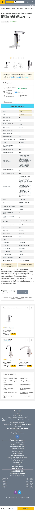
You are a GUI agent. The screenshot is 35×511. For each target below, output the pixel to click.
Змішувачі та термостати (17, 442)
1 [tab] (11, 58)
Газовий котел (17, 462)
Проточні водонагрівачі (17, 455)
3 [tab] (16, 58)
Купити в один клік (17, 106)
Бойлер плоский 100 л (10, 378)
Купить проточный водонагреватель (25, 385)
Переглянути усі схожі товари (25, 265)
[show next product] (31, 308)
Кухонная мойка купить (8, 385)
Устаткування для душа (17, 444)
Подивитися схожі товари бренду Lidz (8, 265)
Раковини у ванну (17, 451)
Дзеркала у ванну (17, 466)
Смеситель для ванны (9, 392)
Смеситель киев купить (8, 389)
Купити (25, 508)
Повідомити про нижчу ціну (20, 77)
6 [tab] (23, 58)
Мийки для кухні (17, 453)
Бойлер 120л (23, 378)
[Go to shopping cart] (32, 2)
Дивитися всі (7, 340)
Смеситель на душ (25, 396)
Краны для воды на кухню (9, 396)
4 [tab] (18, 58)
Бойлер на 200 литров (26, 381)
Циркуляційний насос (17, 459)
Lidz (21, 111)
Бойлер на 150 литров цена (10, 381)
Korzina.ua (10, 2)
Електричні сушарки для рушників (18, 457)
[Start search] (15, 2)
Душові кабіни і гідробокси (17, 446)
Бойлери (17, 464)
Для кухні (22, 114)
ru (31, 5)
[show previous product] (27, 308)
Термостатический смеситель (25, 389)
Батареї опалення (17, 460)
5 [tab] (21, 58)
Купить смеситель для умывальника (26, 393)
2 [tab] (13, 58)
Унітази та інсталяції (17, 450)
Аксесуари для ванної (17, 448)
